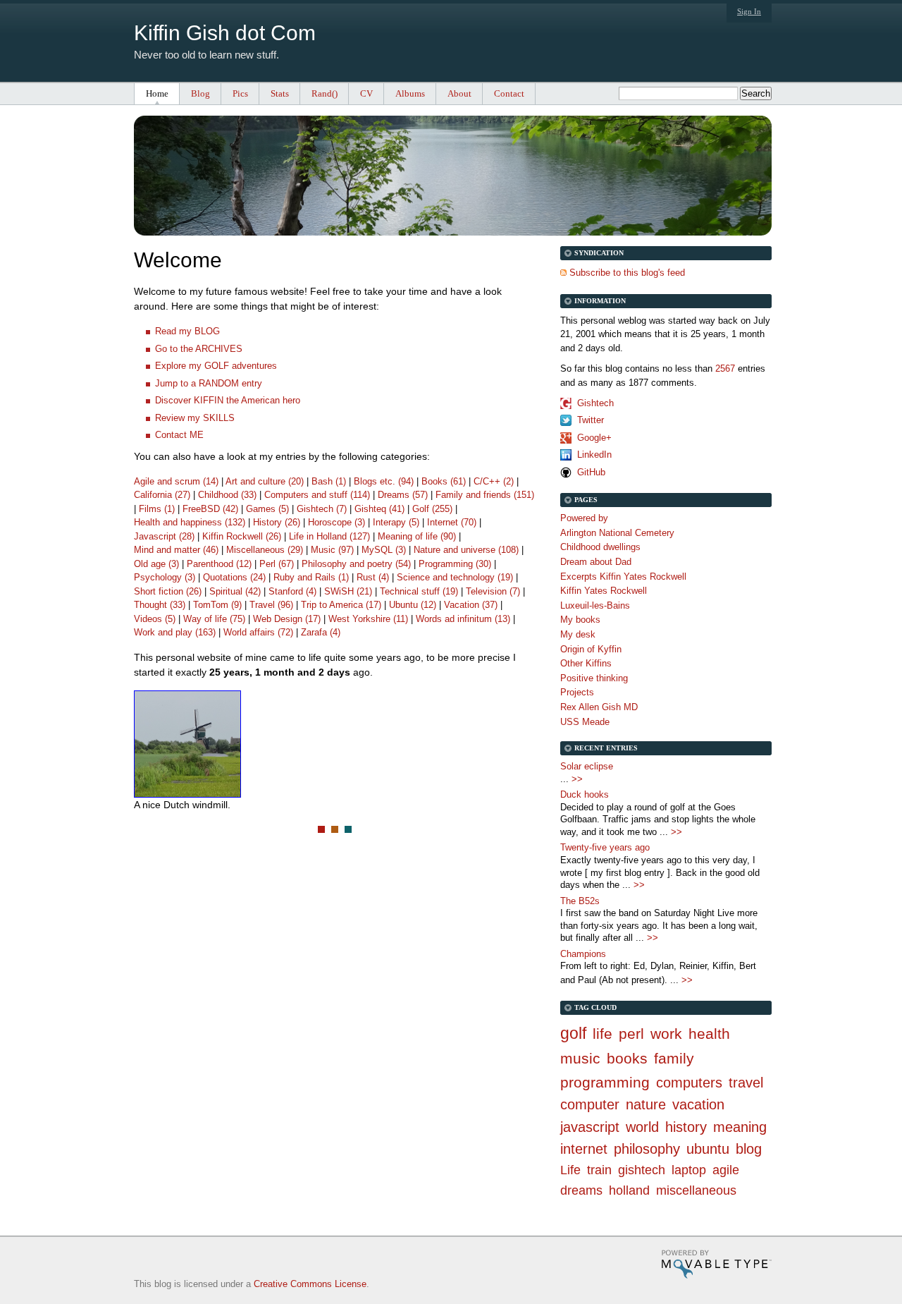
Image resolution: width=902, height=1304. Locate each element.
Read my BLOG (187, 331)
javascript (589, 1127)
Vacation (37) (471, 604)
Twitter (590, 420)
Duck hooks (584, 794)
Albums (410, 93)
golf (573, 1033)
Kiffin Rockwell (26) (241, 536)
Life (570, 1170)
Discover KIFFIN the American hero (227, 400)
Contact (509, 93)
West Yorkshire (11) (368, 619)
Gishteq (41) (379, 509)
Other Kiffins (586, 663)
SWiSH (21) (348, 591)
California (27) (162, 494)
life (602, 1033)
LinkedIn (594, 454)
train (599, 1170)
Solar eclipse (586, 766)
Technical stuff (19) (419, 591)
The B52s (580, 901)
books (627, 1058)
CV (366, 93)
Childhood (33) (227, 494)
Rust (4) (373, 577)
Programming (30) (455, 564)
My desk (577, 634)
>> (577, 779)
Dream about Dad (595, 561)
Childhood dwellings (600, 547)
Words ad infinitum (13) (463, 619)
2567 (725, 368)
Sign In (749, 11)
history (686, 1127)
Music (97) (332, 549)
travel (746, 1082)
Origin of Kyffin (591, 649)
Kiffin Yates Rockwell (603, 590)
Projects (577, 692)
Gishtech (595, 403)
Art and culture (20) (265, 481)
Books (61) (443, 481)
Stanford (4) (292, 591)
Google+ (594, 437)
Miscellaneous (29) (264, 549)
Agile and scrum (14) (176, 481)
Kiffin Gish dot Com (225, 32)
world (642, 1127)
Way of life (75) (214, 619)
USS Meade (585, 722)
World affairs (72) (258, 632)
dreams (581, 1190)
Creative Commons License (310, 1284)
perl (631, 1033)
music (580, 1058)
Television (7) (493, 591)
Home (157, 93)
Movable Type (716, 1264)
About (459, 93)
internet (583, 1149)
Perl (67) (276, 564)
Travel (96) (271, 604)
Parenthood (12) (219, 564)
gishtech (641, 1170)
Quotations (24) (234, 577)
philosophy (647, 1149)
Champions (583, 954)
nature (646, 1104)
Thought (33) (159, 604)
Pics (240, 93)
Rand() (324, 93)
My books (580, 619)
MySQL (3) (384, 549)
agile (725, 1170)
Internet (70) (451, 522)
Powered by (584, 518)
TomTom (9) (217, 604)
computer (589, 1104)
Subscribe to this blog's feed (627, 272)
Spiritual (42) (235, 591)
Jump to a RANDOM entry (208, 383)
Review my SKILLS (195, 418)
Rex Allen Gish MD (599, 707)
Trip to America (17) (341, 604)
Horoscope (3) (336, 522)
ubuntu (707, 1149)
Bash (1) (328, 481)
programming (605, 1082)
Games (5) (267, 509)
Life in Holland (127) (329, 536)
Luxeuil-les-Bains (595, 605)
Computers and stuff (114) (317, 494)
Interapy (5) (396, 522)
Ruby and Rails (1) (311, 577)
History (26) (276, 522)
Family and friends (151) (484, 494)
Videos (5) (154, 619)
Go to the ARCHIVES (198, 348)
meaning (740, 1127)
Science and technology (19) (455, 577)
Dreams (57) (403, 494)
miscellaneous (696, 1190)
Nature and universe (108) (466, 549)
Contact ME (179, 434)
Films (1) (157, 509)
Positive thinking (594, 678)
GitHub (591, 472)
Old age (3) (156, 564)
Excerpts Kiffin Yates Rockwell (623, 576)
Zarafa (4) (320, 632)
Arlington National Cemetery (617, 533)
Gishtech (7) (322, 509)
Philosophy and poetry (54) (356, 564)
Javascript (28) (164, 536)
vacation (698, 1104)
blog (749, 1149)
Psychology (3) (164, 577)
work (666, 1033)
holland (629, 1190)
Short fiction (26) (168, 591)
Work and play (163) (175, 632)
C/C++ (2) (494, 481)
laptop (689, 1170)
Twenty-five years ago (605, 847)
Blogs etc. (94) (384, 481)
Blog (200, 93)
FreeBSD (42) (210, 509)
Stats (280, 93)
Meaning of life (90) (417, 536)
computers (689, 1082)
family (674, 1058)
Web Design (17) (287, 619)
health (709, 1033)
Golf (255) (432, 509)
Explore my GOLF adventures (216, 365)
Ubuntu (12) (412, 604)
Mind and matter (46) (176, 549)
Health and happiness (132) (189, 522)
